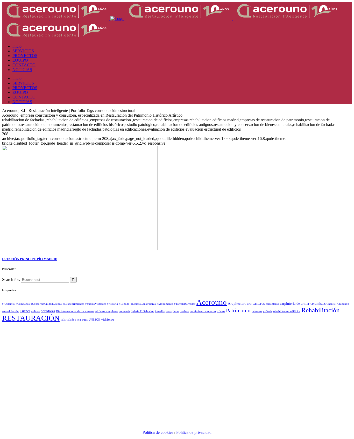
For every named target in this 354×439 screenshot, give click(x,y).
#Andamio (8, 303)
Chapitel (331, 303)
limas (176, 311)
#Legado (124, 303)
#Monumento (165, 303)
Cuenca (25, 311)
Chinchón (343, 303)
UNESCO (94, 319)
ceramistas (317, 303)
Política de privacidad (193, 432)
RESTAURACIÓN (31, 318)
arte (249, 303)
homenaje (124, 311)
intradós (160, 311)
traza (85, 319)
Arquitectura (237, 303)
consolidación (10, 311)
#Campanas (23, 303)
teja (79, 319)
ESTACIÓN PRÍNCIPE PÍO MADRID (29, 259)
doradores (48, 311)
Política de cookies (158, 432)
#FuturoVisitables (95, 303)
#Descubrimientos (73, 303)
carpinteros (272, 303)
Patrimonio (238, 310)
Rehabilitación (320, 310)
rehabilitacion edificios (286, 311)
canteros (259, 303)
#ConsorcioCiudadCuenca (46, 303)
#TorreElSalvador (184, 303)
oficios (221, 311)
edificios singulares (106, 311)
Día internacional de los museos (75, 311)
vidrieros (107, 319)
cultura (35, 311)
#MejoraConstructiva (143, 303)
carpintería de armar (294, 303)
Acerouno (211, 302)
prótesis (267, 311)
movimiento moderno (203, 311)
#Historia (112, 303)
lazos (169, 311)
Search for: (11, 279)
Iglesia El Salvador (142, 311)
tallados (71, 319)
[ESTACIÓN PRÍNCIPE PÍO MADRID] (80, 249)
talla (63, 319)
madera (184, 311)
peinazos (257, 311)
